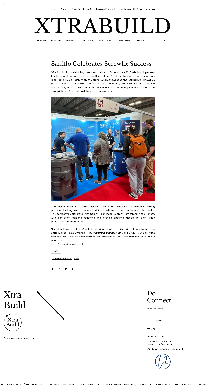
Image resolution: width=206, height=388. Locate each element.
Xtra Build (15, 300)
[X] (33, 338)
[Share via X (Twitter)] (59, 268)
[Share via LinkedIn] (66, 268)
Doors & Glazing (86, 40)
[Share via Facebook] (52, 268)
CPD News (70, 40)
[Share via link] (73, 268)
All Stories (41, 40)
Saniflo (56, 251)
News (76, 259)
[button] (165, 40)
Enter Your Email (154, 309)
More (139, 40)
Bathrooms (56, 40)
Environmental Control (62, 259)
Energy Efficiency (125, 40)
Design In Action (105, 40)
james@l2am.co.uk (155, 336)
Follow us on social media (16, 338)
